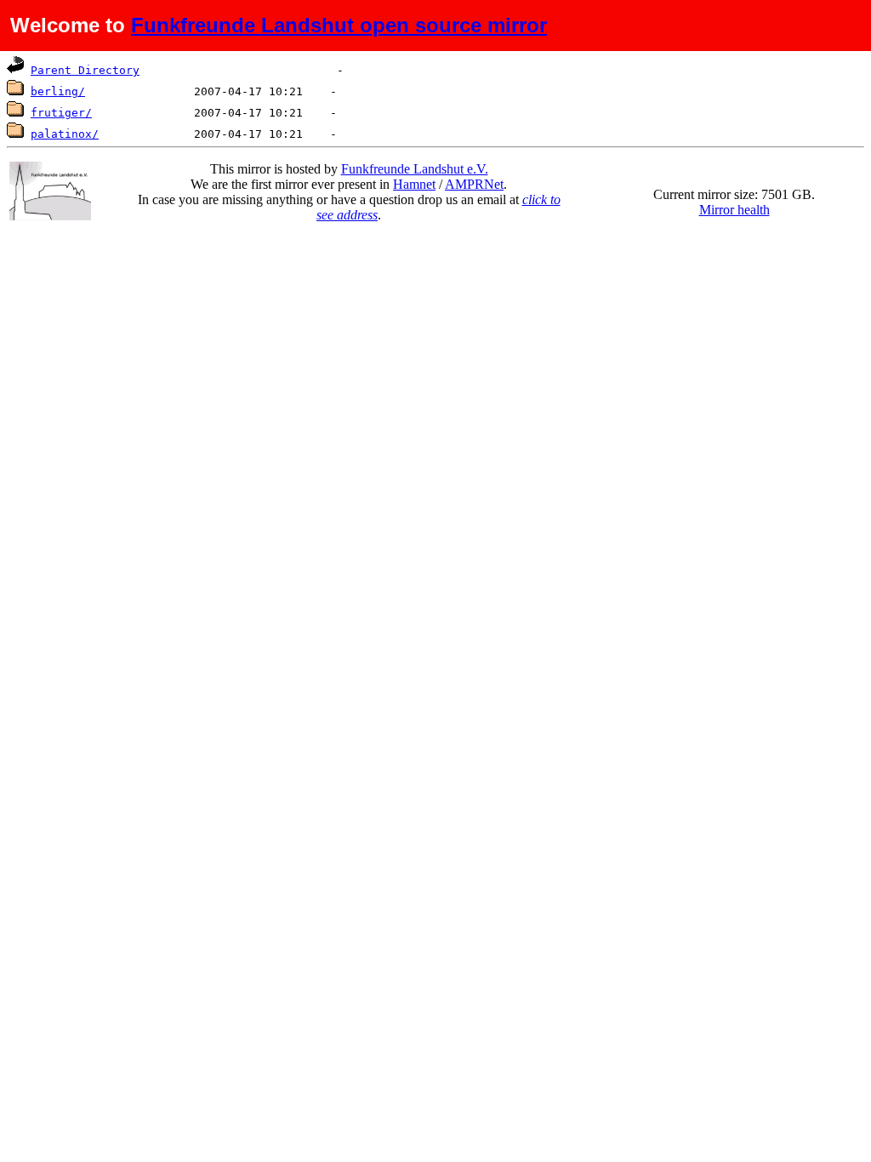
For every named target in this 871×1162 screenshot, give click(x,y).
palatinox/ (65, 134)
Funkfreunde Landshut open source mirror (339, 25)
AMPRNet (474, 184)
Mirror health (734, 209)
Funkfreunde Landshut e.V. (414, 169)
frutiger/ (61, 112)
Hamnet (414, 184)
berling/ (58, 91)
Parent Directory (85, 70)
